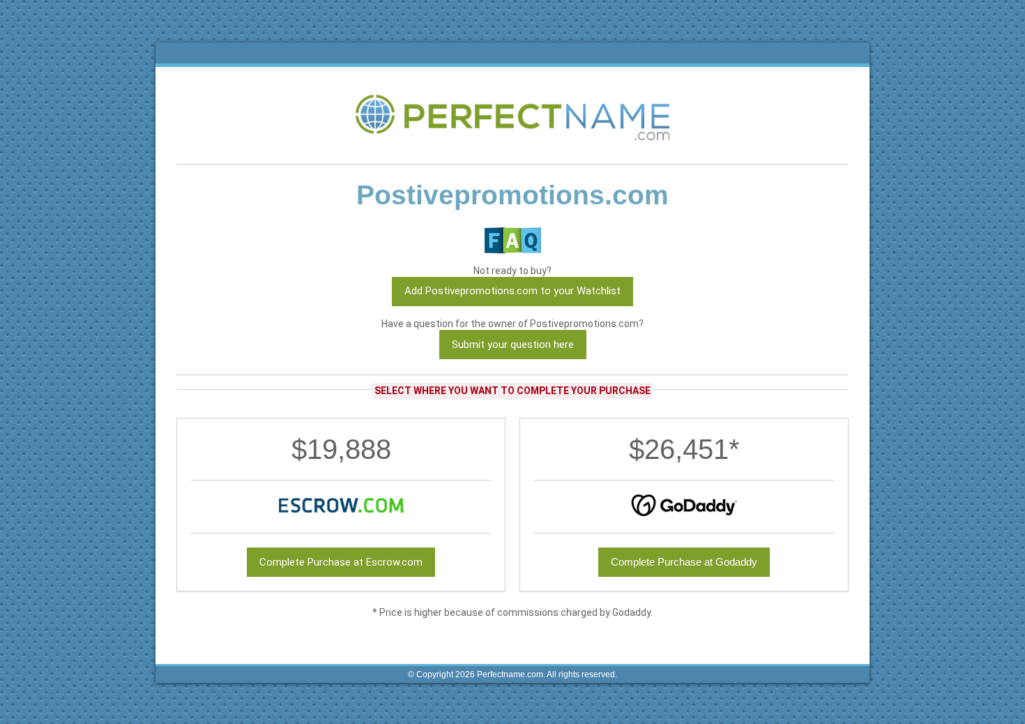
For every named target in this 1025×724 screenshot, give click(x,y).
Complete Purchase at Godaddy (684, 562)
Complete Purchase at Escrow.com (341, 562)
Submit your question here (513, 344)
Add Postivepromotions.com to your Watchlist (512, 291)
